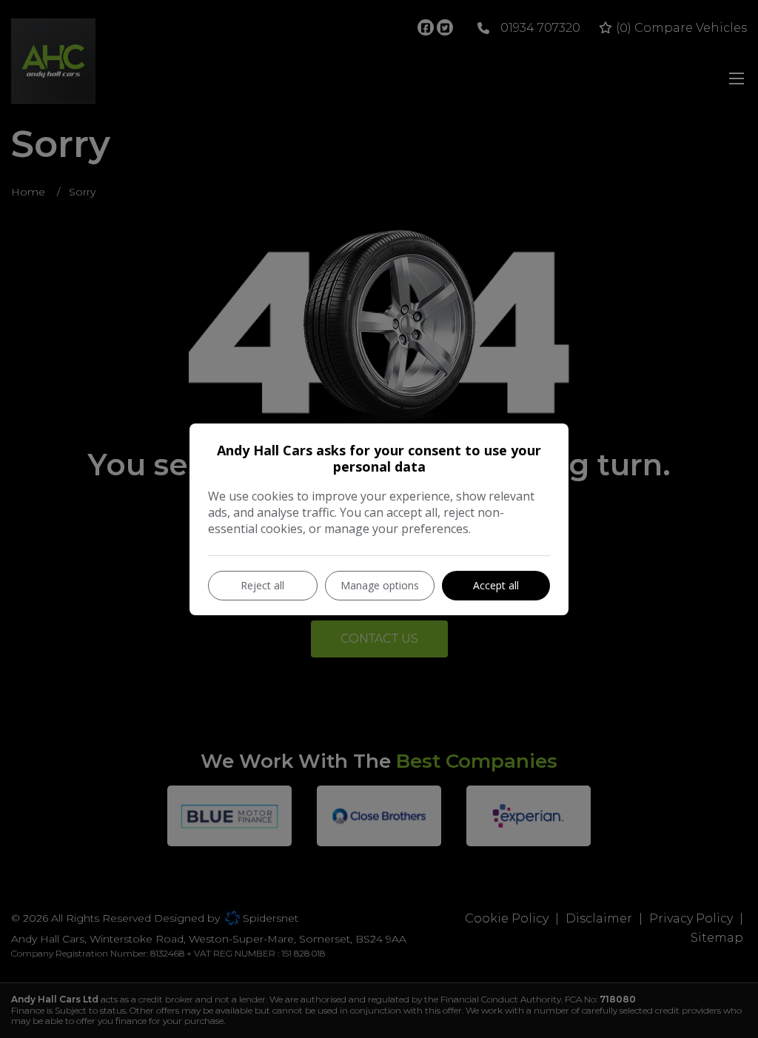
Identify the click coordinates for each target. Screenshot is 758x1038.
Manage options (380, 585)
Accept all (496, 585)
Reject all (262, 585)
